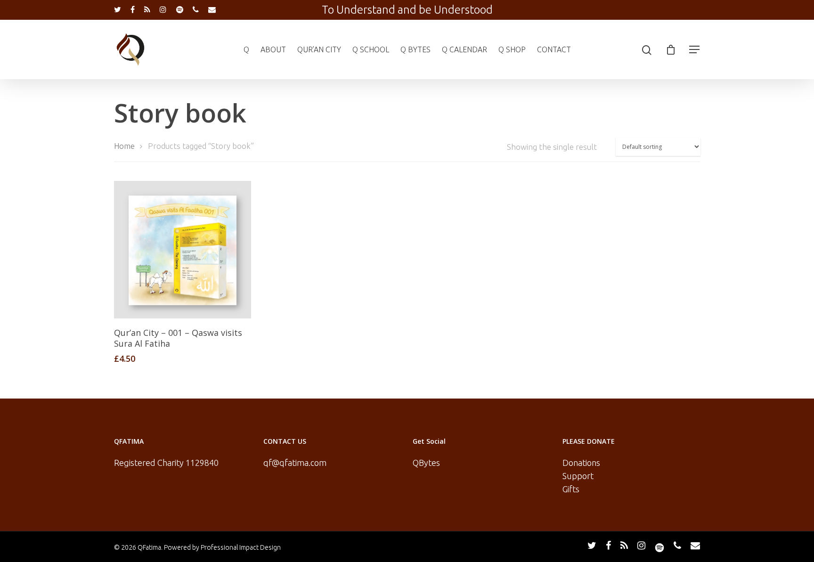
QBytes (426, 462)
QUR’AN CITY (319, 49)
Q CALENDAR (464, 49)
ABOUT (273, 49)
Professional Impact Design (241, 547)
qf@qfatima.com (294, 462)
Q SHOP (512, 49)
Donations (581, 462)
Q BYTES (415, 49)
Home (124, 146)
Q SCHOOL (370, 49)
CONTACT (554, 49)
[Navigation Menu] (694, 49)
